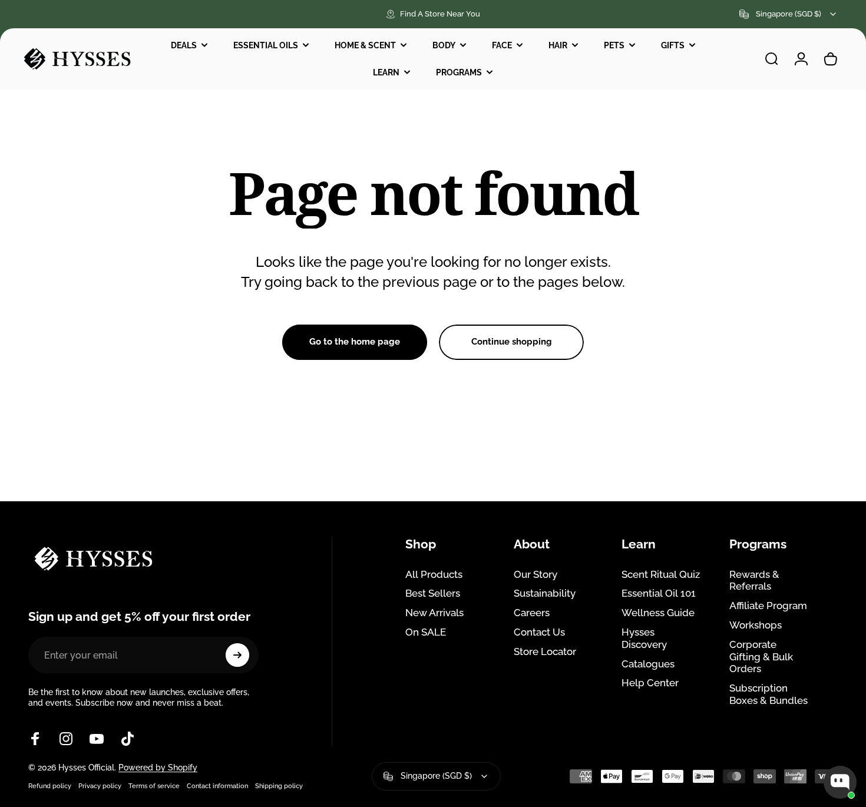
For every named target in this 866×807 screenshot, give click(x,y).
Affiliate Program (768, 605)
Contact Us (539, 632)
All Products (433, 574)
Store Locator (545, 651)
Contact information (217, 786)
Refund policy (49, 786)
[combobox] (788, 14)
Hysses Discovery (644, 638)
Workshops (755, 625)
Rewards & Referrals (754, 580)
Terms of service (154, 786)
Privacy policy (99, 786)
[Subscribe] (237, 655)
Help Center (650, 683)
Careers (532, 613)
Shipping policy (279, 786)
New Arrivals (434, 613)
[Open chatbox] (840, 782)
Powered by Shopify (157, 767)
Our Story (535, 574)
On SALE (425, 632)
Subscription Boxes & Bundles (768, 694)
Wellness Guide (658, 613)
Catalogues (648, 664)
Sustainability (545, 593)
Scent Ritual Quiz (661, 574)
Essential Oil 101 (659, 593)
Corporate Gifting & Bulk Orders (761, 657)
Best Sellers (432, 593)
